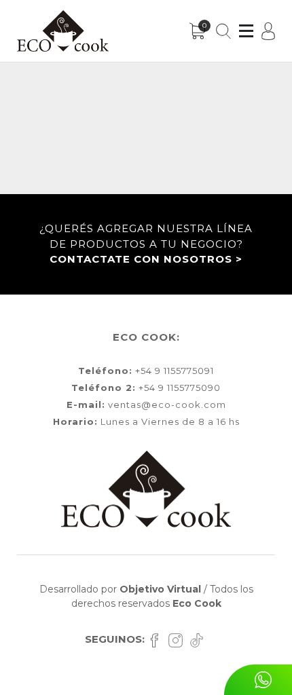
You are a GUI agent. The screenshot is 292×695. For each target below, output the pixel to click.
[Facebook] (157, 639)
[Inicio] (63, 31)
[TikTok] (198, 639)
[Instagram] (178, 639)
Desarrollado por (120, 589)
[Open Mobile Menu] (246, 31)
